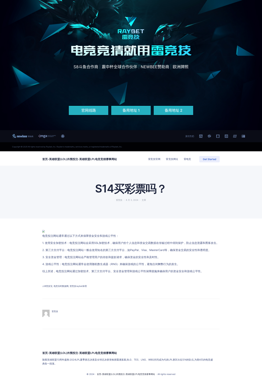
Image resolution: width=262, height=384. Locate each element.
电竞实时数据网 (61, 286)
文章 (144, 200)
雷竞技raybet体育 (78, 286)
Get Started (209, 159)
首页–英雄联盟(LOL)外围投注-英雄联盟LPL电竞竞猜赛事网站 (79, 159)
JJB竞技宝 (47, 286)
